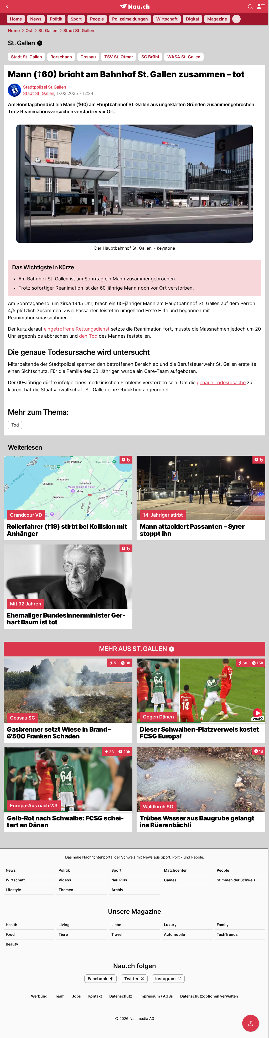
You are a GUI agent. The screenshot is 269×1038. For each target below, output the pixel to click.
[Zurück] (7, 6)
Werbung (39, 996)
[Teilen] (250, 1023)
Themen (66, 889)
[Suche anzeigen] (250, 6)
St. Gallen (48, 30)
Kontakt (95, 996)
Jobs (76, 996)
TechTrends (227, 934)
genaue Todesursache (221, 382)
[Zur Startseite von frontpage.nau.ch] (134, 6)
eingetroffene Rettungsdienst (77, 329)
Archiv (117, 889)
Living (64, 924)
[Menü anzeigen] (260, 6)
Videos (65, 880)
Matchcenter (175, 870)
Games (170, 880)
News (11, 870)
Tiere (63, 934)
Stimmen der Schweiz (236, 880)
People (223, 870)
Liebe (116, 924)
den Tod (88, 336)
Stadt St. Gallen (78, 30)
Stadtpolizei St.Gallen (44, 87)
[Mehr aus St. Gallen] (134, 649)
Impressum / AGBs (156, 996)
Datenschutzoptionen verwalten (209, 996)
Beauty (12, 944)
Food (10, 934)
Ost (29, 30)
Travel (116, 934)
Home (14, 30)
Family (223, 924)
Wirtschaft (15, 880)
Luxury (170, 924)
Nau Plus (119, 880)
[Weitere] (236, 19)
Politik (64, 870)
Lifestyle (13, 889)
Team (60, 996)
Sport (116, 870)
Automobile (174, 934)
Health (11, 924)
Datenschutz (120, 996)
